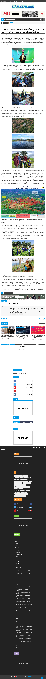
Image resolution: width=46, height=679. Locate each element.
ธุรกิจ (32, 327)
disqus (22, 344)
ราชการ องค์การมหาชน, (16, 34)
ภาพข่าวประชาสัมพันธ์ (5, 327)
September (18, 554)
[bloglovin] (13, 1)
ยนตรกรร (22, 486)
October (17, 552)
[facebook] (7, 1)
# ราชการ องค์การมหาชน (8, 292)
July (16, 558)
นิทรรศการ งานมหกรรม (20, 327)
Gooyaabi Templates (31, 676)
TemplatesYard (19, 676)
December (18, 548)
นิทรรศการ (16, 481)
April (17, 563)
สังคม (29, 490)
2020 (16, 645)
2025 (16, 539)
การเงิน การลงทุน (24, 475)
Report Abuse (16, 671)
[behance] (19, 1)
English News (16, 475)
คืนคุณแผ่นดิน (28, 477)
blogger (8, 344)
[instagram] (20, 1)
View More (43, 323)
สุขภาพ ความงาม (17, 494)
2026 (16, 538)
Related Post (4, 323)
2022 (16, 545)
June (17, 559)
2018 (16, 649)
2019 (16, 647)
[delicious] (22, 1)
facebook (37, 344)
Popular (23, 422)
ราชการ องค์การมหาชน (8, 26)
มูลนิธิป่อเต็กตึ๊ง (17, 486)
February (17, 567)
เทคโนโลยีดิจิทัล (22, 479)
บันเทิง (30, 481)
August (17, 556)
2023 (16, 543)
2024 (16, 541)
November (18, 550)
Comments (29, 422)
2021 (16, 547)
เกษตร (23, 477)
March (17, 565)
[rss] (17, 1)
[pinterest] (11, 1)
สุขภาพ (25, 492)
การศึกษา (16, 477)
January (17, 569)
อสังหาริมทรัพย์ (24, 494)
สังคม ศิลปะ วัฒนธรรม (18, 492)
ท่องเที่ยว (15, 479)
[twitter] (9, 1)
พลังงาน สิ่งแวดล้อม (26, 483)
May (17, 561)
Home (2, 26)
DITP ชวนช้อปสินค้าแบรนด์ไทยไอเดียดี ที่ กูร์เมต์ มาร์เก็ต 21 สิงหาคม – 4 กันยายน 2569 (38, 336)
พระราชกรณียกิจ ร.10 (18, 483)
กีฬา (19, 477)
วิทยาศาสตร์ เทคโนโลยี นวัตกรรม (20, 490)
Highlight (16, 422)
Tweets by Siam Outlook (17, 425)
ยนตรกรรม (27, 486)
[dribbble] (15, 1)
